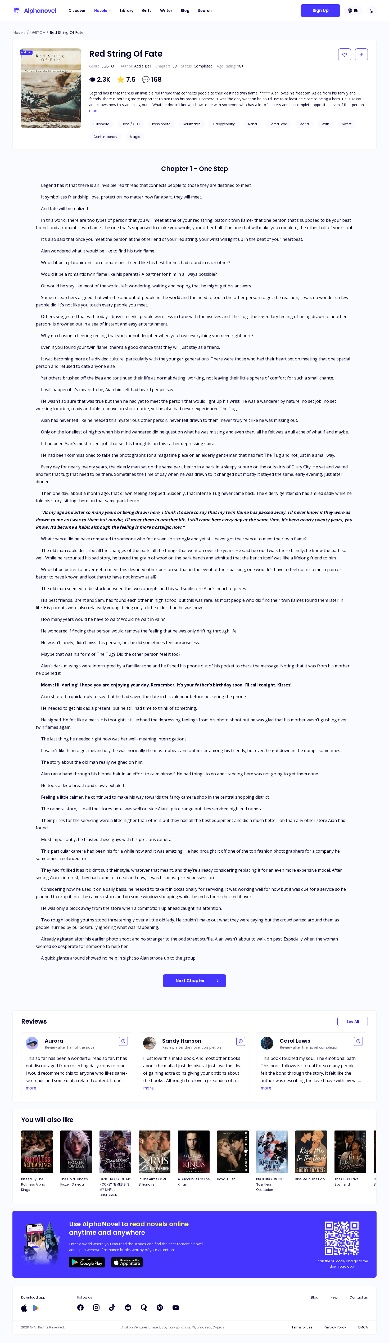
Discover (77, 10)
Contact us (359, 1297)
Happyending (224, 124)
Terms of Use (302, 1327)
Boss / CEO (130, 124)
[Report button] (123, 1041)
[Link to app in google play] (36, 1308)
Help (334, 1297)
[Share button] (361, 54)
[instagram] (96, 1307)
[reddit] (128, 1307)
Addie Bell (142, 66)
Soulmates (192, 124)
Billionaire (101, 124)
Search (205, 10)
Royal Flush (226, 1179)
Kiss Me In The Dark (310, 1179)
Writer (166, 10)
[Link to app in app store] (24, 1308)
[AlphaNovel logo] (34, 10)
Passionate (161, 124)
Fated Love (278, 124)
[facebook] (80, 1307)
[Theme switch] (372, 10)
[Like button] (344, 54)
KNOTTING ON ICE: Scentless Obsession (270, 1184)
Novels (19, 32)
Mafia (304, 124)
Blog (185, 10)
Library (126, 10)
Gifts (147, 10)
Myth (325, 124)
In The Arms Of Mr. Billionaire (153, 1182)
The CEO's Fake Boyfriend (346, 1182)
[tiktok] (112, 1307)
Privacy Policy (335, 1327)
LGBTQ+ (37, 32)
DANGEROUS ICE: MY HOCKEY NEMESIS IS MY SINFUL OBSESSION (115, 1187)
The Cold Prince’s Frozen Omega (74, 1182)
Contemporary (105, 136)
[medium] (160, 1307)
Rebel (252, 124)
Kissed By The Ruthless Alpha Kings (33, 1184)
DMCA (363, 1327)
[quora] (144, 1307)
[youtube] (176, 1307)
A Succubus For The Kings (194, 1182)
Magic (135, 136)
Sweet (346, 124)
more (93, 110)
